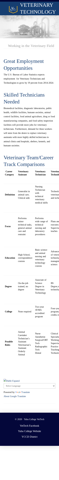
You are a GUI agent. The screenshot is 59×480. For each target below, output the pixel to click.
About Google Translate (15, 396)
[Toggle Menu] (4, 6)
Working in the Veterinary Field (31, 46)
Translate (25, 392)
